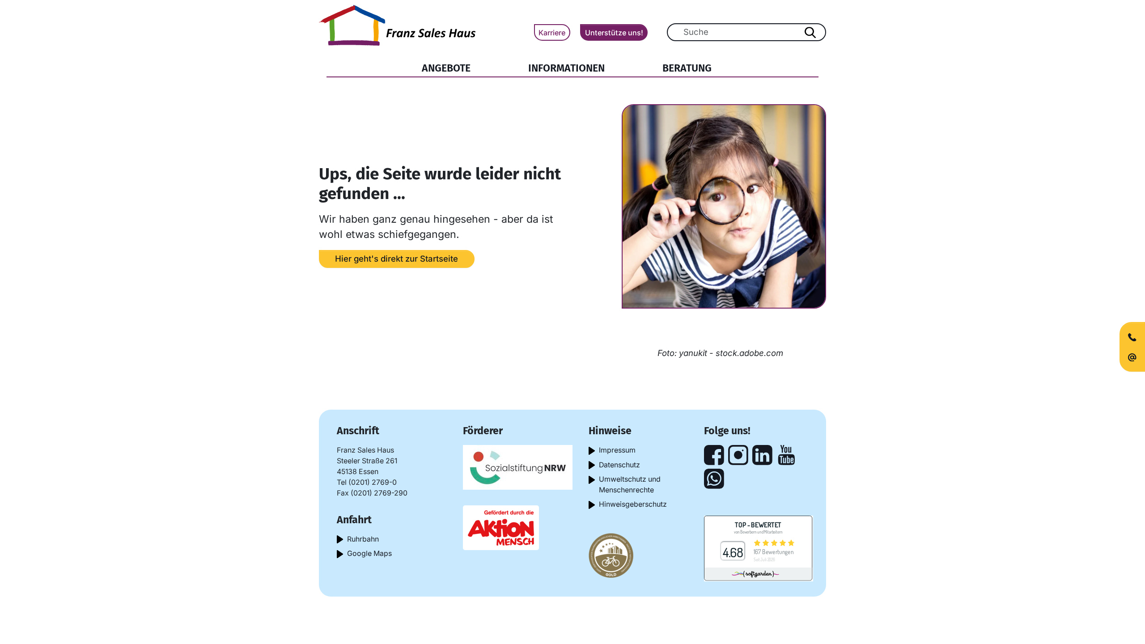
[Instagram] (738, 455)
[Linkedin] (762, 455)
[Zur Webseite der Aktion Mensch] (501, 527)
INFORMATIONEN (566, 68)
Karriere (552, 32)
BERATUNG (687, 68)
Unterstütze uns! (614, 32)
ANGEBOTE (446, 68)
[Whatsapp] (714, 479)
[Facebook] (714, 455)
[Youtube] (786, 455)
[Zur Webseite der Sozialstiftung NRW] (517, 466)
